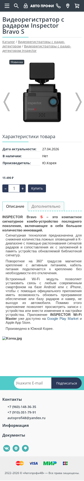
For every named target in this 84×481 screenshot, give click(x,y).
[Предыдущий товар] (7, 102)
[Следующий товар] (78, 102)
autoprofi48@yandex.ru (26, 418)
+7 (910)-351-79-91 (21, 412)
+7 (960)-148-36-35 (21, 406)
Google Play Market (62, 319)
